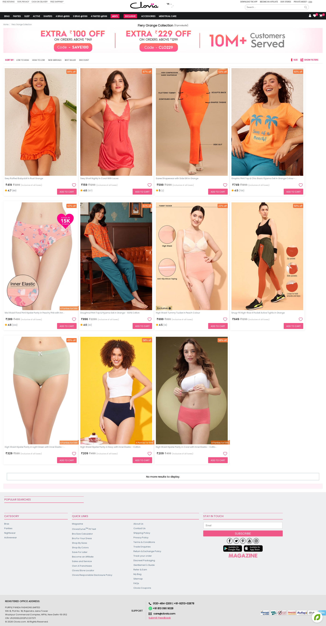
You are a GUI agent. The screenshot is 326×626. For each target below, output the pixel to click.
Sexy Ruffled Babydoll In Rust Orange (24, 178)
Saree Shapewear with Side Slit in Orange (177, 178)
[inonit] (256, 541)
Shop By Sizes (79, 543)
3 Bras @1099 (80, 16)
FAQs (136, 583)
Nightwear (10, 533)
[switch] (310, 2)
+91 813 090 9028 (162, 608)
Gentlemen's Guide (144, 565)
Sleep (27, 16)
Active (36, 16)
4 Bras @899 (63, 16)
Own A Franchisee (82, 565)
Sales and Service (82, 561)
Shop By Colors (80, 547)
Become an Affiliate (269, 2)
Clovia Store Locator (83, 570)
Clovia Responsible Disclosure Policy (92, 575)
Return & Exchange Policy (147, 551)
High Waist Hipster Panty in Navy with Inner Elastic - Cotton (110, 446)
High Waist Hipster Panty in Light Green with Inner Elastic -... (35, 446)
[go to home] (144, 5)
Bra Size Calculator (82, 533)
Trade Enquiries (142, 546)
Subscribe (243, 533)
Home (5, 24)
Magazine (77, 523)
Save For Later (79, 552)
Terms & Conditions (144, 542)
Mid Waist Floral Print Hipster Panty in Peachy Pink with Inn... (35, 312)
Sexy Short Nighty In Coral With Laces (99, 178)
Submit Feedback (160, 618)
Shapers (47, 16)
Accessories (148, 16)
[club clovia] (243, 555)
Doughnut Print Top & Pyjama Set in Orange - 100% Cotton (110, 312)
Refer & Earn (140, 569)
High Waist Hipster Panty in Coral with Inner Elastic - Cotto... (186, 446)
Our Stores (285, 2)
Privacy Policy (140, 537)
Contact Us (139, 528)
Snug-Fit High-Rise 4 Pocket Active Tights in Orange (258, 312)
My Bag (137, 574)
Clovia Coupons (142, 588)
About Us (138, 523)
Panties (17, 16)
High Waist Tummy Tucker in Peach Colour (178, 312)
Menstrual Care (167, 16)
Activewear (10, 537)
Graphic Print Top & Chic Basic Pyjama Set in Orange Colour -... (264, 178)
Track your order (142, 555)
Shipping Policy (141, 533)
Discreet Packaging (144, 560)
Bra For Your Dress (82, 538)
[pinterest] (243, 541)
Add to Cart (67, 191)
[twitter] (236, 541)
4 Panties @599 (99, 16)
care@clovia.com (164, 613)
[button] (305, 7)
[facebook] (230, 541)
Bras (7, 16)
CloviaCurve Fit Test (84, 529)
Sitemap (138, 578)
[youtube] (249, 541)
